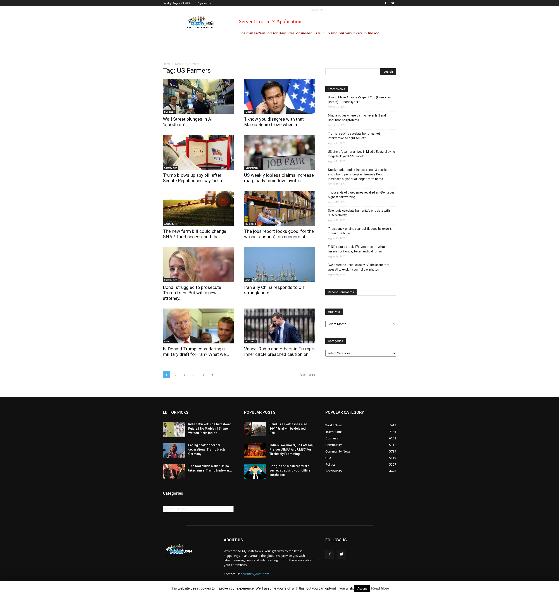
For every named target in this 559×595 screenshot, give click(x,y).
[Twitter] (393, 3)
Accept (362, 588)
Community (170, 167)
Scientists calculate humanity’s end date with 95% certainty (359, 213)
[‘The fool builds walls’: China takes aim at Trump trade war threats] (174, 471)
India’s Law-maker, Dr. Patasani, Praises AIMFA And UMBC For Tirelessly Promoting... (291, 449)
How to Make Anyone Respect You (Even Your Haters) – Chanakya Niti (359, 100)
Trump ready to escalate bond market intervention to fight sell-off (354, 136)
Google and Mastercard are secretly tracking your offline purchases (289, 470)
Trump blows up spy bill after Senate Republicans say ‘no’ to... (195, 178)
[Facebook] (385, 3)
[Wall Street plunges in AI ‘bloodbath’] (198, 96)
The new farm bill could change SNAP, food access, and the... (194, 234)
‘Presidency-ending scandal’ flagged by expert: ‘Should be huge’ (360, 231)
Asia (247, 279)
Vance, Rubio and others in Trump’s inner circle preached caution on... (279, 351)
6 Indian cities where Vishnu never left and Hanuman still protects (357, 118)
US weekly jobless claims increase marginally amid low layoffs (279, 178)
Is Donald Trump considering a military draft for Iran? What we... (196, 351)
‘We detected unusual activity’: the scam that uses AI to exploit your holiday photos (358, 267)
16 (202, 375)
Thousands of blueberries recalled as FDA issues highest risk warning (361, 195)
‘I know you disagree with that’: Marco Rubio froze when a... (274, 122)
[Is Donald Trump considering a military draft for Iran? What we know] (198, 326)
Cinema (249, 111)
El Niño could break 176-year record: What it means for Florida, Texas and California (357, 249)
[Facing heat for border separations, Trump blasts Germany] (174, 450)
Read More (380, 588)
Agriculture (170, 223)
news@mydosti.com (255, 574)
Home (167, 64)
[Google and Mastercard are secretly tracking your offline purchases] (255, 471)
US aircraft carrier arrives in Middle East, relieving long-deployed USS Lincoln (361, 154)
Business (169, 111)
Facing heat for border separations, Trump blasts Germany (207, 449)
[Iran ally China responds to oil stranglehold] (279, 264)
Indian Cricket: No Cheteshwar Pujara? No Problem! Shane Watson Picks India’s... (209, 428)
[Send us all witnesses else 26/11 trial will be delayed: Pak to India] (255, 429)
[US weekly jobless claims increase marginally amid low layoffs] (279, 152)
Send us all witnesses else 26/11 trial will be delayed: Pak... (288, 428)
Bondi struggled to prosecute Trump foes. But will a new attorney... (192, 293)
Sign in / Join (205, 3)
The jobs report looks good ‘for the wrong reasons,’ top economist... (279, 234)
